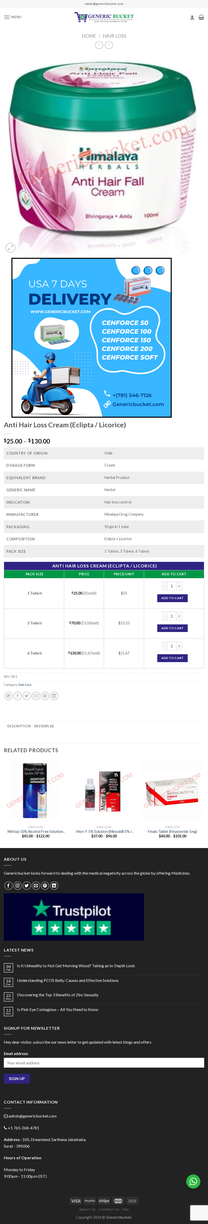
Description (19, 726)
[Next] (204, 803)
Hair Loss (114, 36)
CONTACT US (108, 1209)
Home (89, 36)
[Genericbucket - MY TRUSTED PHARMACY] (104, 17)
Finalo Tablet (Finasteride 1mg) (172, 831)
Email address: (16, 1053)
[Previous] (4, 803)
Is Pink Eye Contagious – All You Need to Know (57, 1009)
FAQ (125, 1209)
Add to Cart (172, 598)
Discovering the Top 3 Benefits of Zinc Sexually (57, 994)
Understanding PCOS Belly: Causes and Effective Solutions (68, 980)
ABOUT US (87, 1209)
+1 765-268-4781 (23, 1127)
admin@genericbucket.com (33, 1115)
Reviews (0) (44, 726)
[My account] (192, 17)
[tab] (19, 726)
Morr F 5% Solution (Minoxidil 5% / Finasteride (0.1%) (104, 831)
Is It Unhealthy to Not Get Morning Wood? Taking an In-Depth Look (76, 965)
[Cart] (201, 17)
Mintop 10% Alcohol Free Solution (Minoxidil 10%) (35, 831)
